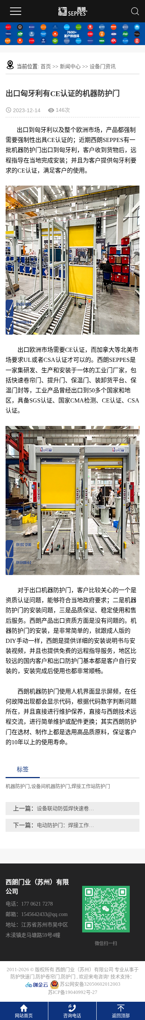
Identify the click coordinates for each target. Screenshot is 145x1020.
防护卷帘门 (48, 976)
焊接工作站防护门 (90, 786)
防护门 (68, 976)
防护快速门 (22, 976)
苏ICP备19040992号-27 (72, 992)
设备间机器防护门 (50, 786)
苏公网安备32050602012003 (89, 984)
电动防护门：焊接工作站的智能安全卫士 (66, 825)
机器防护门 (18, 786)
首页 (46, 66)
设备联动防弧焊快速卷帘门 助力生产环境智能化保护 (66, 808)
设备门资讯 (103, 66)
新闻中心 (70, 66)
